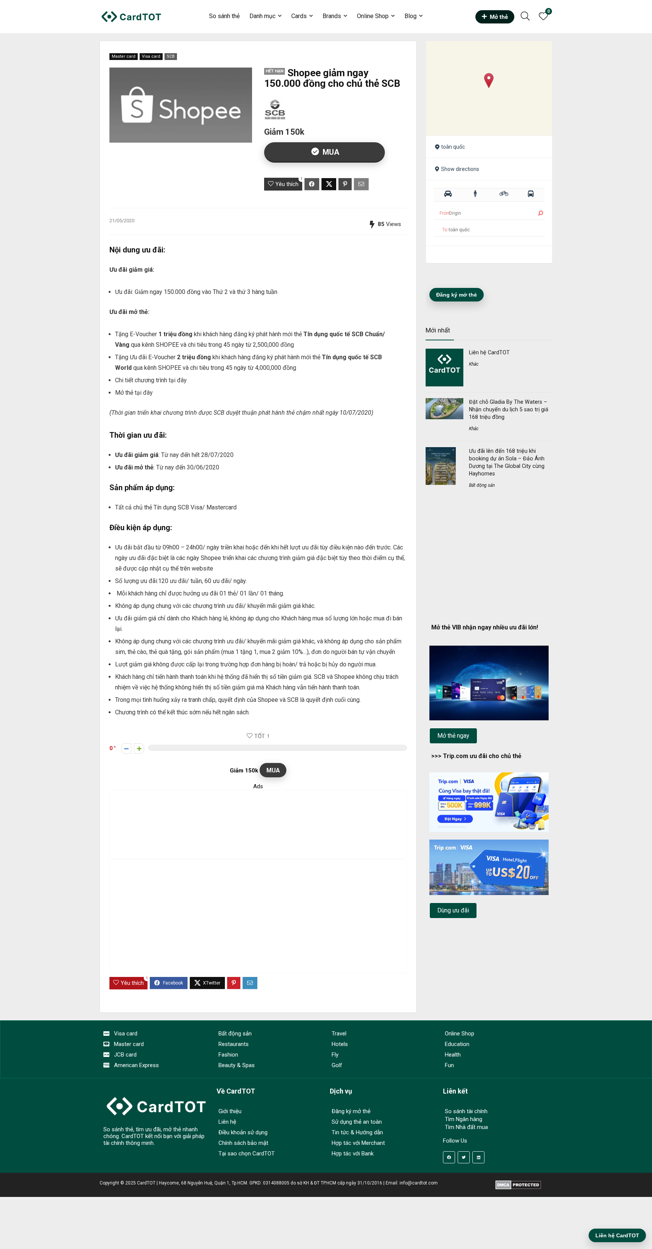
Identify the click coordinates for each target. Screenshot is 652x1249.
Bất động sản (482, 485)
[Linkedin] (478, 1157)
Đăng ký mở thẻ (456, 295)
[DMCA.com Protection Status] (518, 1183)
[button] (489, 80)
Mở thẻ (499, 17)
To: (445, 229)
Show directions (460, 169)
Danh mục (262, 16)
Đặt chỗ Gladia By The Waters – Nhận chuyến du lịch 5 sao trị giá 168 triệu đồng (508, 409)
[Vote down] (126, 748)
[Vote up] (139, 748)
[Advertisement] (262, 824)
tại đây (178, 380)
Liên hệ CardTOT (489, 352)
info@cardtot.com (419, 1183)
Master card (123, 56)
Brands (332, 16)
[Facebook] (449, 1157)
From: (445, 213)
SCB (171, 56)
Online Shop (373, 16)
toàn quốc (453, 147)
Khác (473, 364)
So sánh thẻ (224, 16)
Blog (410, 16)
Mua (330, 152)
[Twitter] (464, 1157)
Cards (299, 16)
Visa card (151, 56)
